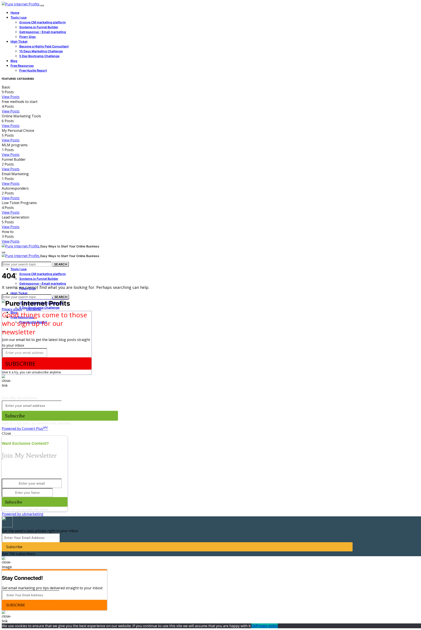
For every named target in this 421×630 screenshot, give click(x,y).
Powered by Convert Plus (25, 428)
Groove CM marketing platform (42, 22)
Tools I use (19, 17)
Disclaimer (33, 309)
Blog (14, 61)
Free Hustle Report (33, 70)
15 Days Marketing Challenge (41, 51)
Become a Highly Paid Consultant (44, 46)
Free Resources (22, 65)
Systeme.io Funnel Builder (38, 27)
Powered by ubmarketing (22, 514)
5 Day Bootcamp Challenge (39, 56)
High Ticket (19, 41)
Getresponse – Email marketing (42, 32)
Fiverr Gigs (27, 37)
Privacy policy (12, 309)
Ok (253, 625)
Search (60, 264)
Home (15, 12)
